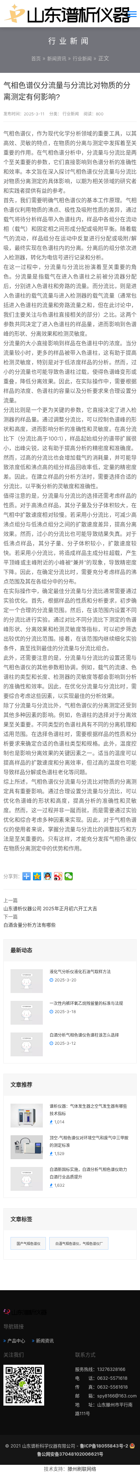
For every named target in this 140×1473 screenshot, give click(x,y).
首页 (36, 58)
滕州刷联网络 (82, 1469)
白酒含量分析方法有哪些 (29, 925)
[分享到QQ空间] (37, 876)
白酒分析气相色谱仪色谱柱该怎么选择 (84, 1035)
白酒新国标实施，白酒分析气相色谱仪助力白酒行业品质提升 (88, 1173)
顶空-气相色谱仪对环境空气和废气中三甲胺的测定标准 (89, 1142)
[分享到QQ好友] (47, 876)
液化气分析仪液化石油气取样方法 (80, 972)
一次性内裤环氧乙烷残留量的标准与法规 (86, 1003)
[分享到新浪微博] (58, 876)
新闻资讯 (56, 58)
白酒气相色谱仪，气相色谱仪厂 (79, 1244)
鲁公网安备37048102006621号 (70, 1454)
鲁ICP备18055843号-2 (104, 1445)
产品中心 (16, 1340)
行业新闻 (82, 58)
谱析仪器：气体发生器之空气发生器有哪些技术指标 (88, 1110)
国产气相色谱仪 (28, 1244)
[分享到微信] (69, 876)
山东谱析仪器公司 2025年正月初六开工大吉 (50, 908)
